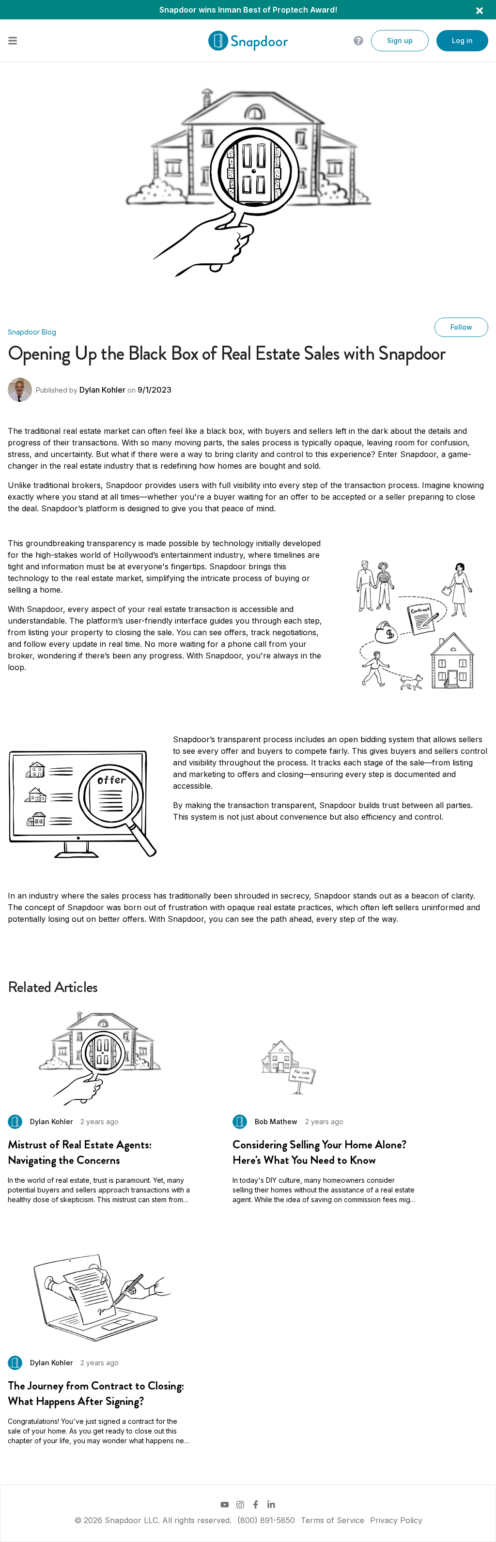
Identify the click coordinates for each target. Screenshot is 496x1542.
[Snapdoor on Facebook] (255, 1504)
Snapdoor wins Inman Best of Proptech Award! (248, 10)
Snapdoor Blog (32, 332)
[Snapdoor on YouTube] (224, 1504)
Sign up (400, 40)
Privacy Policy (396, 1520)
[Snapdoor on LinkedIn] (271, 1504)
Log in (462, 40)
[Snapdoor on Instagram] (240, 1504)
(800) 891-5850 (266, 1520)
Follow (461, 327)
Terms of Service (332, 1520)
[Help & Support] (358, 41)
